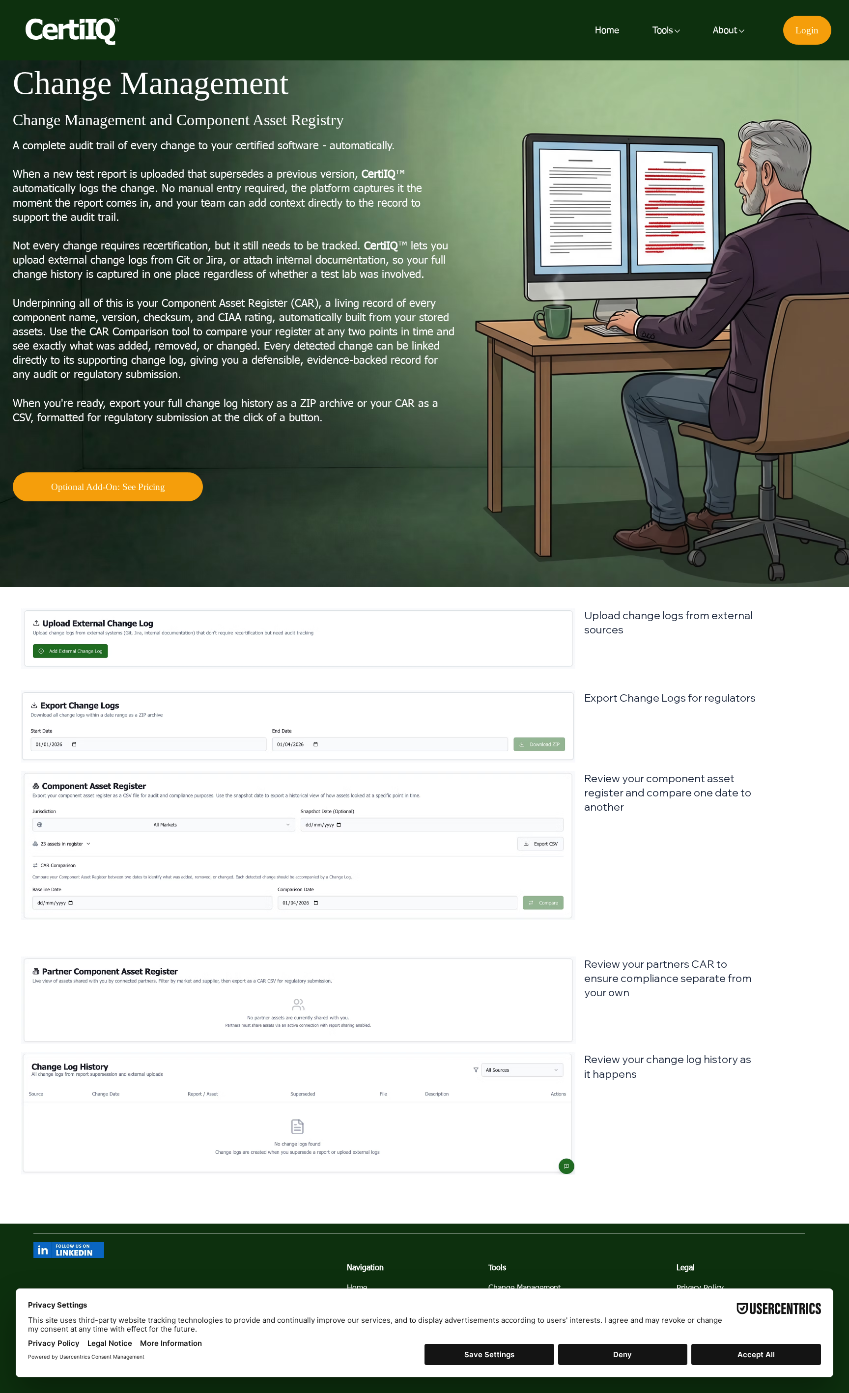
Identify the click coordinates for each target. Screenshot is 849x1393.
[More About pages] (741, 31)
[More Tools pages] (677, 31)
